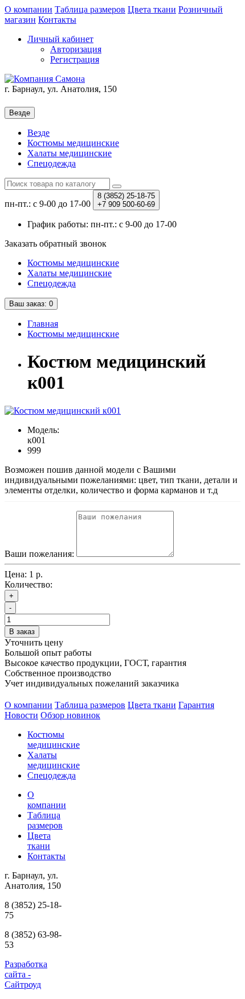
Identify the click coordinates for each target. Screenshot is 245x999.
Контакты (57, 19)
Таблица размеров (90, 9)
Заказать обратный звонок (56, 243)
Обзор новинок (70, 715)
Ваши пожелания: (39, 554)
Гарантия (196, 705)
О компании (28, 9)
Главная (42, 323)
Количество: (28, 584)
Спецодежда (51, 163)
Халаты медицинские (69, 153)
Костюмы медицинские (73, 143)
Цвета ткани (152, 9)
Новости (21, 715)
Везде (38, 133)
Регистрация (74, 59)
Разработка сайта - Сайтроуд (26, 974)
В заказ (22, 631)
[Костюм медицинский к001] (63, 410)
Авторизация (75, 49)
